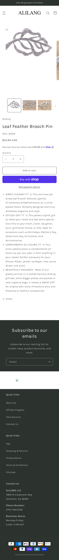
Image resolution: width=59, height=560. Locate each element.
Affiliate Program (15, 410)
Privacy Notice (14, 458)
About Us (11, 403)
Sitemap (10, 472)
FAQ (8, 444)
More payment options (29, 187)
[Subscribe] (49, 361)
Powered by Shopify (37, 554)
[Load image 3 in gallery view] (44, 105)
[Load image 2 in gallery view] (29, 105)
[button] (3, 13)
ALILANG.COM (25, 554)
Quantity (6, 153)
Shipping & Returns (17, 451)
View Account (13, 417)
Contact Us (12, 424)
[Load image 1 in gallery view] (14, 105)
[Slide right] (55, 106)
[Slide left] (3, 106)
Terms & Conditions (17, 465)
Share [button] (9, 299)
